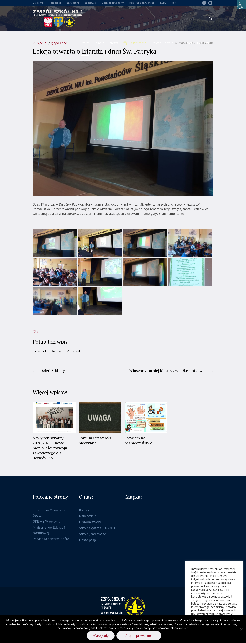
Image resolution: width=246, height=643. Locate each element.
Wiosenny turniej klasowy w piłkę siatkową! (167, 370)
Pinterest (73, 351)
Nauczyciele (87, 516)
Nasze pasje (88, 540)
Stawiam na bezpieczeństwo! (139, 440)
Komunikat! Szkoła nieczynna (95, 440)
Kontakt (85, 510)
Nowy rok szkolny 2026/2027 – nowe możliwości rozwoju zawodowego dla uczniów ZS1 (50, 447)
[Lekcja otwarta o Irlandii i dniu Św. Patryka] (123, 128)
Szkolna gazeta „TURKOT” (98, 528)
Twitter (56, 351)
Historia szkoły (90, 522)
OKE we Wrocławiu (46, 521)
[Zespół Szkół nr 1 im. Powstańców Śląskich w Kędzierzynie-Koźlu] (123, 606)
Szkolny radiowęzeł (93, 534)
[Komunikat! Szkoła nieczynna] (100, 417)
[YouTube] (210, 3)
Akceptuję (101, 635)
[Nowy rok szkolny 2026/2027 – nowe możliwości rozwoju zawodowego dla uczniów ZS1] (54, 417)
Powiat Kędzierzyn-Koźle (51, 538)
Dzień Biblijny (52, 370)
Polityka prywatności (138, 635)
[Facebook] (204, 3)
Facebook (40, 351)
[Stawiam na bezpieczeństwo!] (146, 417)
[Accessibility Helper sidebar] (241, 4)
